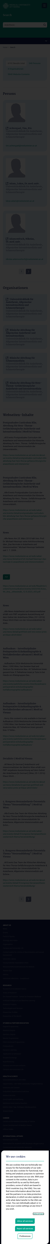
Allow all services (25, 1221)
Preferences (25, 1236)
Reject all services (25, 1228)
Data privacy (38, 1214)
